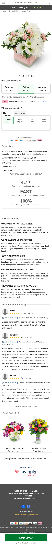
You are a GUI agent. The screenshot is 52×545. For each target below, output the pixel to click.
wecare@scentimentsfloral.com (26, 498)
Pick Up (22, 113)
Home (4, 11)
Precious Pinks (24, 318)
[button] (46, 539)
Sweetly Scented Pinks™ (28, 382)
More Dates (44, 120)
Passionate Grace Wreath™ (29, 342)
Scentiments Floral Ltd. (26, 3)
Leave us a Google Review (26, 514)
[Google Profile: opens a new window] (29, 506)
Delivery (7, 115)
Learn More (42, 101)
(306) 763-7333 (26, 496)
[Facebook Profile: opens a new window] (23, 506)
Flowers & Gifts (13, 11)
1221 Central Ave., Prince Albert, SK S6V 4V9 (26, 493)
